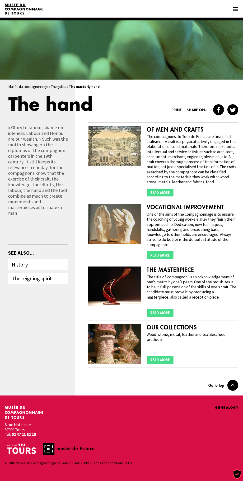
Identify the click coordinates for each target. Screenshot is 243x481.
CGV (129, 463)
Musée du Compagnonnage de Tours (24, 9)
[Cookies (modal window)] (237, 474)
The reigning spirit (32, 278)
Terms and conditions (108, 463)
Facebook (218, 109)
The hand (50, 103)
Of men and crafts (175, 129)
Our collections (172, 327)
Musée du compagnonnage (28, 86)
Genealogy (226, 407)
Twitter (232, 109)
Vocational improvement (185, 207)
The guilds (58, 86)
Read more (160, 192)
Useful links (80, 463)
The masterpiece (170, 270)
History (20, 264)
